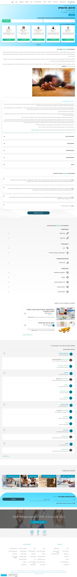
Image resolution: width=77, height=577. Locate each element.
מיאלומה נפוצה (33, 564)
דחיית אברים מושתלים (41, 559)
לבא (1, 480)
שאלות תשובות (56, 548)
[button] (16, 2)
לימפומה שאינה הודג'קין (41, 551)
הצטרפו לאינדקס (66, 551)
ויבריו (35, 559)
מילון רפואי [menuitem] (55, 2)
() (66, 31)
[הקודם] (76, 34)
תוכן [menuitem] (31, 2)
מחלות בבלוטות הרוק (13, 548)
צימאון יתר (24, 562)
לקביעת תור (68, 39)
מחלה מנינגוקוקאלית (41, 556)
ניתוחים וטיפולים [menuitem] (37, 2)
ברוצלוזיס (43, 553)
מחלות (71, 5)
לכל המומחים (38, 44)
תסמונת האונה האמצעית (14, 557)
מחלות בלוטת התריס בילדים (32, 562)
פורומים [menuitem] (27, 2)
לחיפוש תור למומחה (35, 130)
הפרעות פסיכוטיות (23, 551)
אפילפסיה (64, 66)
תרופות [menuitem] (49, 2)
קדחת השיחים (33, 556)
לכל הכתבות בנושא (27, 335)
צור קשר (67, 559)
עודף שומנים (15, 553)
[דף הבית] (71, 2)
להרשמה (13, 499)
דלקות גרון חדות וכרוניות (41, 562)
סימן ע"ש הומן (42, 564)
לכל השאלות (6, 456)
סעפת (44, 548)
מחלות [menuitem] (44, 2)
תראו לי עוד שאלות (38, 213)
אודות (68, 548)
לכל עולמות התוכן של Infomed (10, 489)
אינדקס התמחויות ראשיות (56, 552)
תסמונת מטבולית (23, 553)
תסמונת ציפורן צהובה (22, 556)
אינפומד (73, 5)
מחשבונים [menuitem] (21, 2)
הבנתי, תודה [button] (3, 575)
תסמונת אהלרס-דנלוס (22, 548)
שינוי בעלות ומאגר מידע (65, 562)
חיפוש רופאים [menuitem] (63, 2)
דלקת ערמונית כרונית (32, 551)
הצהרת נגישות (66, 553)
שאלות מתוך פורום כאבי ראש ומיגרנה (63, 345)
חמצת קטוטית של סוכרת (13, 551)
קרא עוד (71, 14)
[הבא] (1, 34)
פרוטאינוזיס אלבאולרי (22, 559)
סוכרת (34, 548)
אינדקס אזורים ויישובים (55, 553)
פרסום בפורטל (66, 564)
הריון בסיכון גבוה (23, 564)
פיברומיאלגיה (33, 553)
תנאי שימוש (67, 556)
